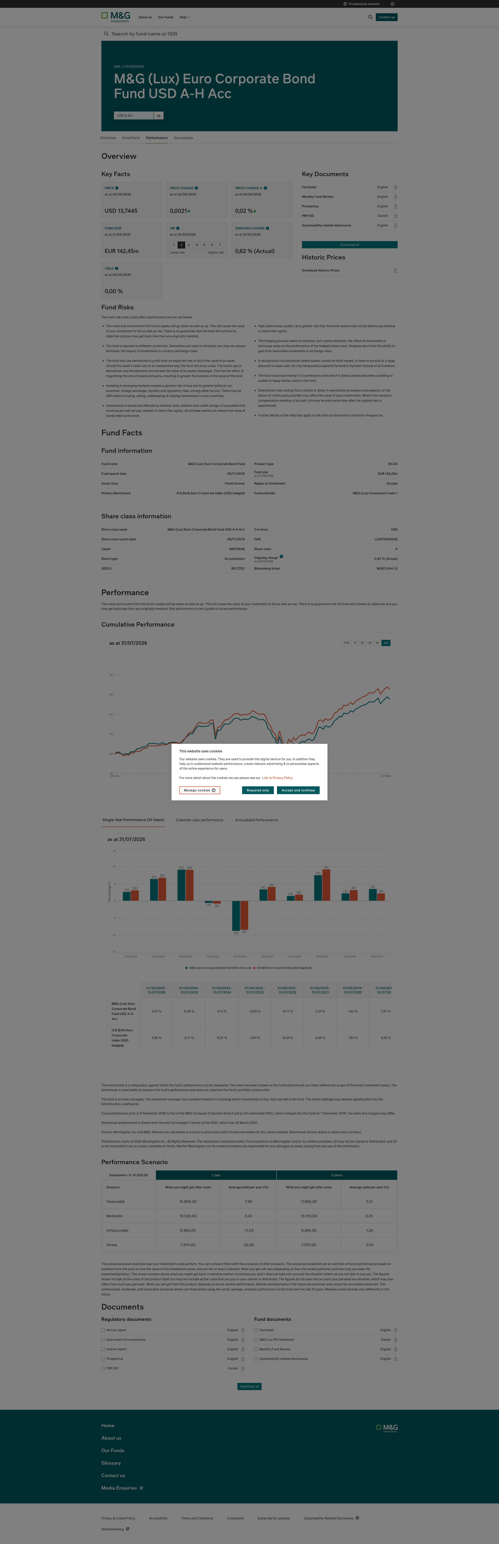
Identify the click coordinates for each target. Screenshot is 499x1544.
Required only (258, 790)
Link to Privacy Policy (277, 778)
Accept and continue (298, 790)
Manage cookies (197, 790)
